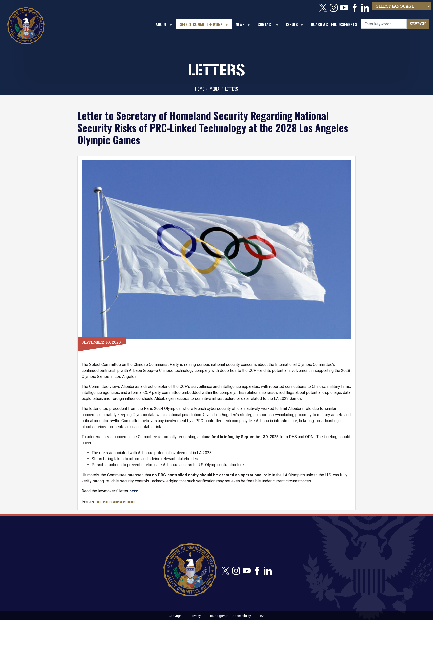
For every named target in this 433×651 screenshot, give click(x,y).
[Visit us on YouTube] (345, 8)
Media (214, 89)
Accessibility (241, 616)
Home (199, 89)
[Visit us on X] (324, 8)
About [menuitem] (159, 25)
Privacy (196, 616)
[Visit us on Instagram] (335, 8)
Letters (231, 89)
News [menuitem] (238, 25)
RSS (261, 616)
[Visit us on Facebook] (356, 8)
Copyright (176, 616)
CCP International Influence (116, 502)
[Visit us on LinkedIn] (366, 8)
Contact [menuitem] (263, 25)
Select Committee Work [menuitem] (199, 25)
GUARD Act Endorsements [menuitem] (334, 24)
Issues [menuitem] (290, 25)
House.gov (217, 616)
